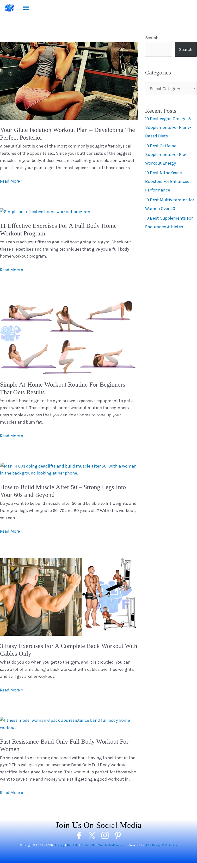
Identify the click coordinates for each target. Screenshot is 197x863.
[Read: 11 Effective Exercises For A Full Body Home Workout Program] (45, 211)
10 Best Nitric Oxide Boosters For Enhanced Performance (167, 181)
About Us (73, 845)
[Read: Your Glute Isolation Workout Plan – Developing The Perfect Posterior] (69, 80)
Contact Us (88, 845)
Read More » (11, 181)
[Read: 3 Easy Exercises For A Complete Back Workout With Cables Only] (69, 596)
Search (152, 37)
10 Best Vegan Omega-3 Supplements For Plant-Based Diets (168, 127)
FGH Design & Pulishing (161, 845)
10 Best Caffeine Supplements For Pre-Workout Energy (166, 154)
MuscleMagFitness (110, 845)
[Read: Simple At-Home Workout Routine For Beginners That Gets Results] (69, 335)
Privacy (59, 845)
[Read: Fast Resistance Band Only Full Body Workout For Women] (69, 723)
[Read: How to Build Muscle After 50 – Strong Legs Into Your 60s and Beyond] (69, 469)
